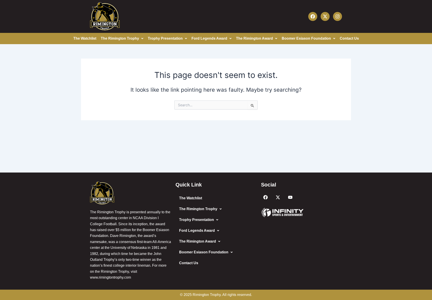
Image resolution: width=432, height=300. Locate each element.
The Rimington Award (254, 38)
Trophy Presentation (165, 38)
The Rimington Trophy (120, 38)
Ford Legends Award (209, 38)
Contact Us (349, 38)
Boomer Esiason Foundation (306, 38)
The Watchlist (84, 38)
